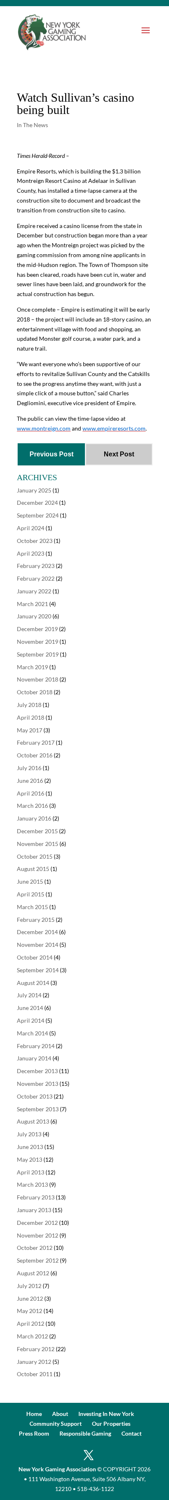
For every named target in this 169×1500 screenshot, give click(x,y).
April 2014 (30, 1020)
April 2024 (30, 527)
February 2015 (36, 919)
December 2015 (37, 831)
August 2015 (33, 868)
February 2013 (36, 1197)
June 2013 (30, 1146)
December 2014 (37, 931)
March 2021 (32, 603)
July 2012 (29, 1285)
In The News (32, 124)
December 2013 (37, 1070)
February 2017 (36, 742)
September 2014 (38, 970)
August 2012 (33, 1273)
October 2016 (35, 755)
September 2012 (38, 1260)
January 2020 (34, 616)
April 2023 (30, 553)
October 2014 (35, 957)
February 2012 (36, 1348)
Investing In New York (106, 1413)
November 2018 (37, 679)
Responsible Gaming (85, 1433)
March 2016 (32, 805)
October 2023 (35, 540)
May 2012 (29, 1310)
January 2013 (34, 1209)
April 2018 (30, 717)
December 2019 (37, 628)
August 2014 (33, 982)
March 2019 (32, 666)
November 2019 (37, 641)
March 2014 (32, 1033)
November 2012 (37, 1235)
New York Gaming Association (57, 1469)
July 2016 (29, 767)
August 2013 (33, 1121)
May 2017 (29, 730)
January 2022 (34, 591)
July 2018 (29, 704)
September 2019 (38, 654)
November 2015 (37, 843)
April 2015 (30, 894)
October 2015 (35, 856)
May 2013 (29, 1159)
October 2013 (35, 1096)
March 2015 (32, 906)
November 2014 (37, 944)
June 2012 (30, 1298)
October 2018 (35, 691)
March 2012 (32, 1336)
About (60, 1413)
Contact (131, 1433)
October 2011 (35, 1373)
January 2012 (34, 1361)
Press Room (34, 1433)
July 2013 (29, 1134)
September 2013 (38, 1109)
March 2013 (32, 1184)
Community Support (56, 1423)
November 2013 (37, 1083)
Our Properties (111, 1423)
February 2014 (36, 1045)
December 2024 (37, 502)
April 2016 (30, 793)
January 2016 (34, 818)
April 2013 (30, 1172)
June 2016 (30, 780)
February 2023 (36, 565)
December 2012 (37, 1222)
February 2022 (36, 578)
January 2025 (34, 490)
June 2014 (30, 1007)
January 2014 (34, 1058)
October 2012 (35, 1247)
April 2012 (30, 1323)
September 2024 (38, 515)
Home (34, 1413)
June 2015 (30, 881)
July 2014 (29, 995)
